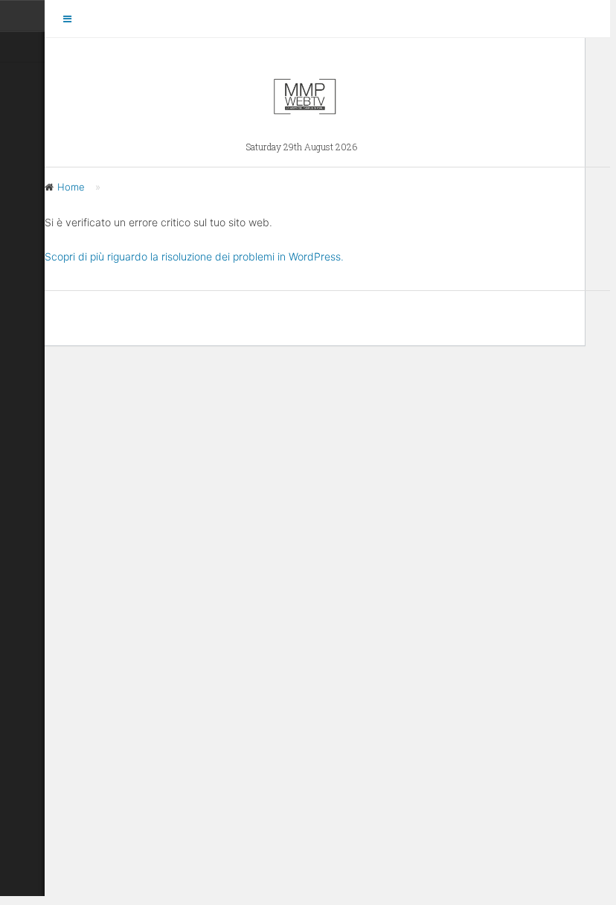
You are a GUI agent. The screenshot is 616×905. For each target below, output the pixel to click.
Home (71, 187)
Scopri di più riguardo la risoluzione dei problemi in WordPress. (194, 256)
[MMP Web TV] (305, 108)
